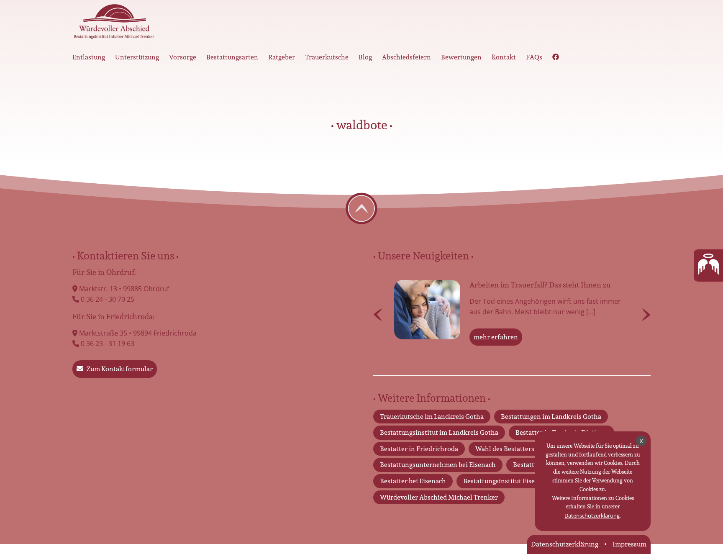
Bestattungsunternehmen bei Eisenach (438, 464)
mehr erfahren (496, 337)
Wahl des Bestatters (504, 449)
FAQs (534, 57)
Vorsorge (182, 57)
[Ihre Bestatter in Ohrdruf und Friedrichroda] (114, 24)
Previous (377, 314)
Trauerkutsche (327, 57)
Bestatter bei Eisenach (413, 481)
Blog (365, 57)
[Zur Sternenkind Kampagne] (708, 265)
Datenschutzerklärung (592, 515)
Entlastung (88, 57)
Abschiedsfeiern (406, 57)
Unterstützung (137, 57)
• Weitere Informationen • (431, 397)
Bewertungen (461, 57)
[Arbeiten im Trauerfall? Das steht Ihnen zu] (427, 310)
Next (646, 314)
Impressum (629, 544)
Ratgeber (281, 57)
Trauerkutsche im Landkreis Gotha (432, 416)
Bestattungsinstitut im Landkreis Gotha (439, 432)
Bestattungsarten (232, 57)
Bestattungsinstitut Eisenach (506, 481)
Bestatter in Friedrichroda (419, 449)
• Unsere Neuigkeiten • (423, 255)
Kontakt (504, 57)
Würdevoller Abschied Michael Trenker (439, 497)
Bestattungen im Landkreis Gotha (551, 416)
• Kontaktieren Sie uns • (125, 255)
